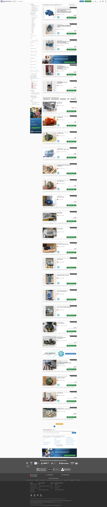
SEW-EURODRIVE (35, 17)
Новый (33, 91)
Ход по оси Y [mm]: (33, 64)
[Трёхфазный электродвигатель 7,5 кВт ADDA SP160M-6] (49, 263)
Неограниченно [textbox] (34, 81)
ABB (33, 30)
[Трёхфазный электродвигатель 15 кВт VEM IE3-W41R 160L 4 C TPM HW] (49, 279)
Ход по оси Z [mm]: (33, 67)
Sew (43, 440)
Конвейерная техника (35, 5)
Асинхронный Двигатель (46, 442)
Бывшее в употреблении (35, 93)
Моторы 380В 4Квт (57, 442)
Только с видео (34, 103)
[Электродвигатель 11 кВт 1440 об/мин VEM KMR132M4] (49, 121)
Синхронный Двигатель (69, 439)
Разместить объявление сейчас (69, 62)
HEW (33, 32)
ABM (33, 31)
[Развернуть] (59, 22)
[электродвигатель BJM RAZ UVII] (49, 107)
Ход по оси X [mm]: (33, 61)
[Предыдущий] (43, 12)
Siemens (33, 18)
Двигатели (34, 6)
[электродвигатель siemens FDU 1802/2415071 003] (49, 248)
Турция (34, 86)
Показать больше (60, 445)
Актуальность (72, 4)
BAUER (33, 19)
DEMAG (33, 25)
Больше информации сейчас (71, 353)
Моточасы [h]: (32, 45)
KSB (33, 29)
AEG (33, 27)
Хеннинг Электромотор (69, 442)
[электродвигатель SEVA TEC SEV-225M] (49, 201)
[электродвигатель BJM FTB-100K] (49, 217)
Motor (44, 439)
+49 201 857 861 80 (66, 474)
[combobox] (36, 81)
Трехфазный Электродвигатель (70, 440)
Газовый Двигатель (46, 444)
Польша (34, 84)
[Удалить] (79, 1)
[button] (105, 1)
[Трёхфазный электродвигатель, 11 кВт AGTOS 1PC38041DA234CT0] (49, 295)
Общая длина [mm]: (33, 48)
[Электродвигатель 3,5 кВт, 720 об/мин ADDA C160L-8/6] (49, 397)
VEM (33, 20)
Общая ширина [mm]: (34, 51)
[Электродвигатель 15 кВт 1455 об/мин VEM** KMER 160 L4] (49, 185)
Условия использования (56, 505)
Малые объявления (35, 97)
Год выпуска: (32, 42)
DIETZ (33, 28)
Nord (33, 21)
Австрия (34, 87)
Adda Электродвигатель (46, 437)
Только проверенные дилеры (36, 105)
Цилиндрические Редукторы (70, 444)
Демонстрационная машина (35, 92)
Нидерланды (35, 85)
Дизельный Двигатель (57, 437)
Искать (82, 1)
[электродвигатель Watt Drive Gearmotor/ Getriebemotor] (49, 341)
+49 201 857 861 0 (50, 474)
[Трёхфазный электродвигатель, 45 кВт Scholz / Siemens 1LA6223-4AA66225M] (49, 311)
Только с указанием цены (34, 40)
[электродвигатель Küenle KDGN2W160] (49, 327)
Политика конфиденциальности (49, 505)
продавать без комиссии (36, 127)
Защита (55, 439)
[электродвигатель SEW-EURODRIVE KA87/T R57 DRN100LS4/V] (49, 86)
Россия (38, 78)
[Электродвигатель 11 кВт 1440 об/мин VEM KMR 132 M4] (49, 137)
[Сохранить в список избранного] (75, 9)
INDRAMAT (34, 26)
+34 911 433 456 (34, 476)
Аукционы (33, 98)
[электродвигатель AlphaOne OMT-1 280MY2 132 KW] (49, 153)
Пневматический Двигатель (58, 444)
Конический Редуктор (57, 440)
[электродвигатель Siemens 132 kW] (49, 233)
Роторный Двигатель (69, 437)
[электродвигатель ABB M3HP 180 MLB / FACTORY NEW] (49, 413)
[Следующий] (55, 12)
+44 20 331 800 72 (34, 474)
